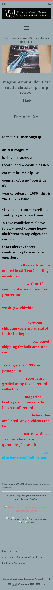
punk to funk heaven (26, 579)
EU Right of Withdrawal (14, 562)
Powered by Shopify (43, 579)
